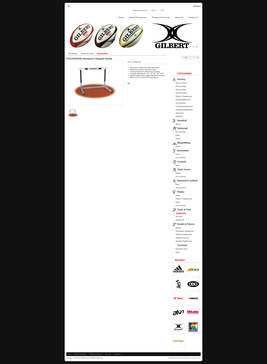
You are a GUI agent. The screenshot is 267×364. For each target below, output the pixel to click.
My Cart (178, 10)
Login (199, 10)
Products (73, 53)
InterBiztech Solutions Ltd (191, 358)
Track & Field (87, 53)
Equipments (102, 53)
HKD (153, 10)
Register (188, 10)
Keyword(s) (176, 62)
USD (162, 10)
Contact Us (117, 354)
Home (69, 354)
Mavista (179, 358)
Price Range (176, 57)
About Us (108, 354)
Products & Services (95, 354)
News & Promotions (80, 354)
